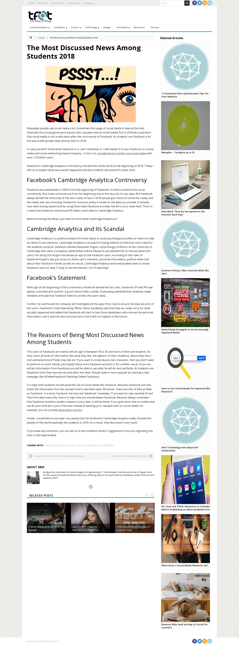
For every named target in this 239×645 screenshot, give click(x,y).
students (108, 445)
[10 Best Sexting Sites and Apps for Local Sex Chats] (134, 522)
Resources (139, 27)
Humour (155, 27)
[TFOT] (40, 15)
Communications (39, 27)
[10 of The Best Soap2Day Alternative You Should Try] (90, 522)
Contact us (89, 3)
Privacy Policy (74, 3)
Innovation (122, 27)
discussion (59, 445)
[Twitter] (199, 2)
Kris (41, 467)
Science (75, 27)
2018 (47, 445)
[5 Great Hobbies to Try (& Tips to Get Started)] (46, 522)
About (31, 3)
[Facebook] (194, 2)
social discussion (89, 445)
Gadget (107, 27)
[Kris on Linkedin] (91, 487)
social (72, 445)
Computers (59, 27)
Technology (91, 27)
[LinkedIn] (209, 2)
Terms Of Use (57, 3)
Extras (42, 37)
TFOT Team (42, 3)
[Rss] (204, 2)
